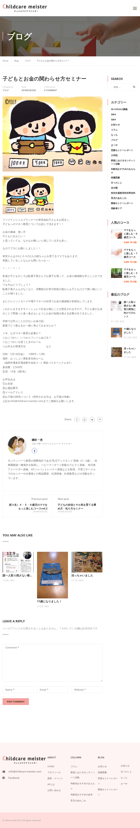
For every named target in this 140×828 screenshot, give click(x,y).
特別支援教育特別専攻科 (123, 192)
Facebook (13, 777)
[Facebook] (76, 419)
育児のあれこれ (119, 198)
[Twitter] (92, 419)
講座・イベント (55, 778)
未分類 (114, 187)
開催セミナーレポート (122, 203)
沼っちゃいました (82, 575)
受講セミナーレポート (122, 150)
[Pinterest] (99, 419)
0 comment (50, 90)
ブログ (6, 90)
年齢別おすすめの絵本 (82, 794)
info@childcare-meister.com (25, 771)
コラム (114, 129)
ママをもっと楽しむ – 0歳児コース (130, 233)
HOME (50, 766)
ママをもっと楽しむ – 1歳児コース (130, 253)
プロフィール (54, 772)
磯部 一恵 (37, 439)
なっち (114, 134)
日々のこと (116, 182)
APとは (51, 784)
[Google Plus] (84, 419)
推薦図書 (115, 177)
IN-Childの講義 (119, 109)
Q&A (113, 114)
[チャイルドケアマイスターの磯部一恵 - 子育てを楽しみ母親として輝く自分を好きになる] (25, 9)
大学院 (114, 155)
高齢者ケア (116, 208)
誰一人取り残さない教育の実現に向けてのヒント (18, 575)
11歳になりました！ (49, 601)
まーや (114, 145)
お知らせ (115, 124)
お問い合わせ (54, 790)
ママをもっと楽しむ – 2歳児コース (130, 273)
